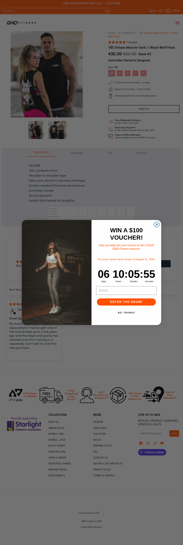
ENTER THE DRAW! (126, 301)
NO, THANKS (126, 312)
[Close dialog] (156, 224)
